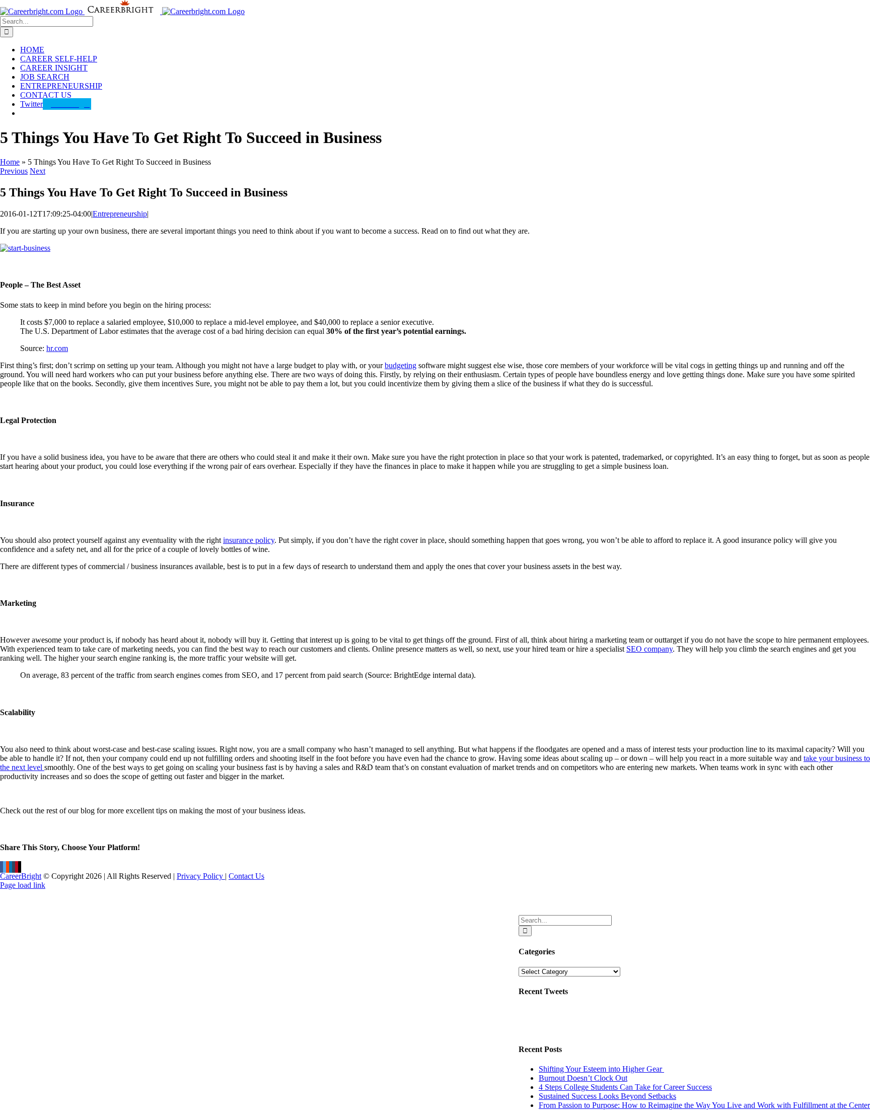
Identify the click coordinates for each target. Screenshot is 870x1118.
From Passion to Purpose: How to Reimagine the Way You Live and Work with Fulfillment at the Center (704, 1105)
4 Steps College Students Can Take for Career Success (625, 1087)
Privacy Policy (201, 876)
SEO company (649, 649)
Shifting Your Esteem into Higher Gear (601, 1069)
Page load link (22, 885)
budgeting (400, 365)
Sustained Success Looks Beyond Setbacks (607, 1096)
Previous (14, 171)
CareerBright (20, 876)
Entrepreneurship (120, 213)
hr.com (57, 348)
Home (10, 162)
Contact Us (246, 876)
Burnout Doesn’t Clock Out (583, 1078)
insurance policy (248, 540)
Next (37, 171)
